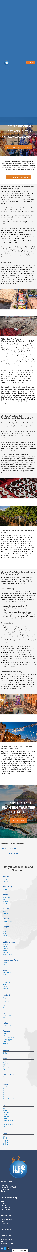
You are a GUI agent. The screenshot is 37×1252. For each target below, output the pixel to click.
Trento (5, 1079)
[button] (18, 62)
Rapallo (5, 988)
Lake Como (6, 1002)
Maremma (6, 1116)
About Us (4, 1185)
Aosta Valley (7, 887)
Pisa (4, 1122)
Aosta (5, 889)
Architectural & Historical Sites (10, 854)
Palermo (5, 1065)
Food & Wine (5, 1207)
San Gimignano (8, 1124)
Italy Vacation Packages (14, 136)
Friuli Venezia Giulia (10, 960)
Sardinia (6, 1050)
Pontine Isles (7, 973)
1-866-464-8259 (6, 1235)
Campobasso (7, 1026)
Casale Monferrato (9, 1038)
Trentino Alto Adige (10, 1074)
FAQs (2, 1221)
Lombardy (7, 995)
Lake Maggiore (7, 1040)
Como (5, 1000)
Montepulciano (8, 1120)
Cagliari (5, 1053)
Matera (5, 911)
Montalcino (6, 1118)
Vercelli (5, 1044)
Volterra (5, 1128)
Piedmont (6, 1031)
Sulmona (6, 881)
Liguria (5, 980)
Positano (5, 935)
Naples (5, 931)
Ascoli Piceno (7, 1016)
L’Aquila (5, 879)
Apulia (5, 895)
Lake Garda (6, 1087)
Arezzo (5, 1108)
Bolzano (5, 1077)
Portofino (6, 986)
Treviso (5, 1091)
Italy (2, 1201)
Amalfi (5, 933)
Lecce (5, 903)
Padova (5, 1089)
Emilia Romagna (9, 942)
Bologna (5, 945)
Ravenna (5, 953)
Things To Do (5, 1209)
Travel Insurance (6, 1219)
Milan (4, 1006)
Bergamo (6, 998)
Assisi (5, 1136)
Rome (5, 975)
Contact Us (4, 1223)
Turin (4, 1042)
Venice (5, 1093)
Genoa (5, 984)
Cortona (5, 1110)
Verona (5, 1095)
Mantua (5, 1004)
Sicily (5, 1058)
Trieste (5, 965)
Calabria (6, 919)
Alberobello (7, 897)
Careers (3, 1191)
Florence (6, 1112)
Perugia (5, 1140)
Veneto (5, 1084)
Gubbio (5, 1138)
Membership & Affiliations (9, 1187)
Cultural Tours (30, 136)
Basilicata (6, 909)
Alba (4, 1034)
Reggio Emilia (7, 955)
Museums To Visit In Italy (8, 848)
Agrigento (6, 1061)
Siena (4, 1126)
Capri (4, 929)
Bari (4, 899)
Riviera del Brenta (9, 1099)
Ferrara (5, 947)
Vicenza (5, 1097)
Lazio (5, 970)
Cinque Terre (7, 982)
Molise (5, 1023)
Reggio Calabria (8, 921)
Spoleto (5, 1142)
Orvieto (5, 1144)
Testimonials (5, 1189)
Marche (6, 1013)
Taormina (6, 1067)
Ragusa (5, 1069)
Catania (5, 1063)
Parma (5, 951)
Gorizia (5, 963)
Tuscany (6, 1105)
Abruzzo (6, 877)
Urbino (5, 1018)
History (3, 1205)
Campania (6, 927)
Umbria (5, 1133)
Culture (3, 1203)
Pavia (4, 1008)
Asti (4, 1036)
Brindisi (5, 901)
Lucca (5, 1114)
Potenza (5, 913)
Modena (5, 949)
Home (3, 136)
